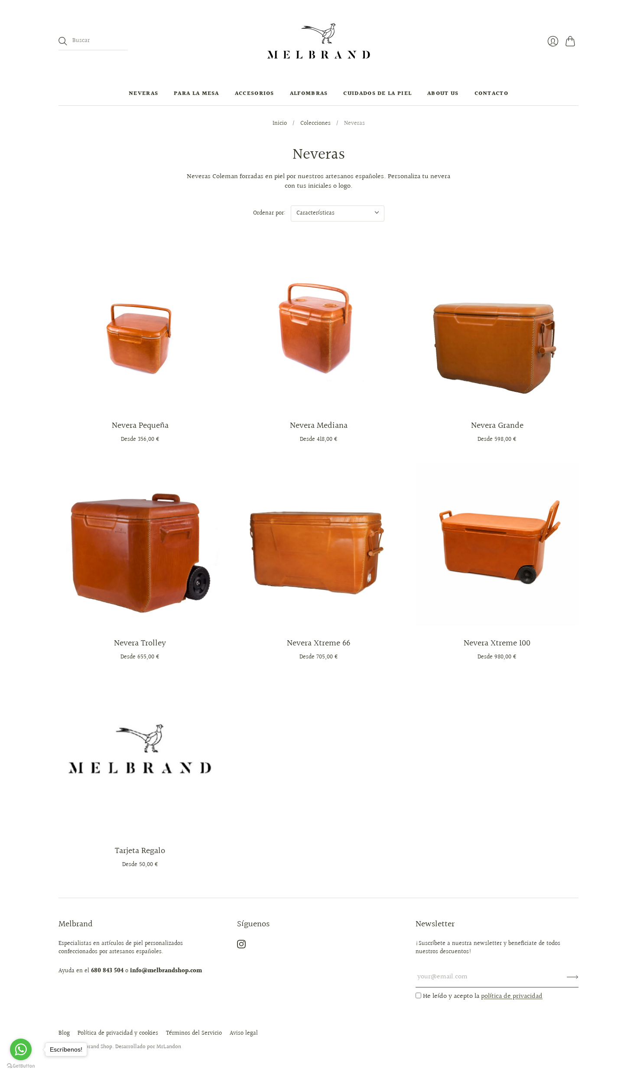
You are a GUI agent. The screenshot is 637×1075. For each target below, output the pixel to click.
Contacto (491, 93)
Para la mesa (196, 93)
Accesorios (254, 93)
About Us (442, 93)
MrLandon (168, 1046)
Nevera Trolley (140, 643)
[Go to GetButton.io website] (21, 1066)
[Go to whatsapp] (21, 1049)
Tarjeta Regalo (140, 851)
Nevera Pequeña (140, 426)
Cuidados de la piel (377, 93)
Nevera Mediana (319, 426)
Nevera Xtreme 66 (318, 643)
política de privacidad (512, 996)
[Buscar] (62, 41)
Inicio (280, 124)
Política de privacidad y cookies (118, 1033)
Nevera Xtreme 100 (497, 643)
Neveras (143, 93)
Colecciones (315, 124)
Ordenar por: (269, 213)
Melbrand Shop (94, 1046)
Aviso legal (244, 1033)
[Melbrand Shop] (318, 41)
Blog (64, 1033)
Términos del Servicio (194, 1033)
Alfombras (309, 93)
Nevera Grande (497, 426)
